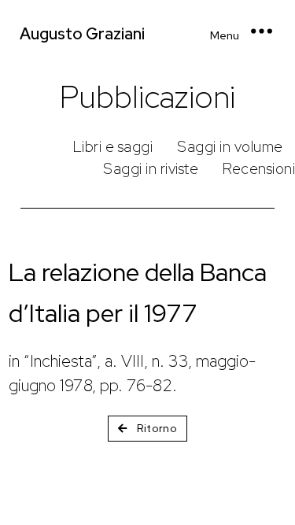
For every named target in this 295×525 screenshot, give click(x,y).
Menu (224, 35)
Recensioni (259, 169)
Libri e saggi (113, 147)
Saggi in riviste (150, 169)
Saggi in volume (230, 147)
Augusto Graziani (82, 34)
